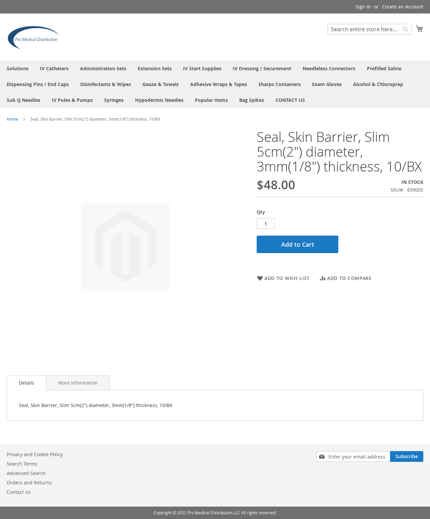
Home (12, 119)
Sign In (363, 6)
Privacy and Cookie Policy (35, 454)
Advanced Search (26, 473)
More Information (78, 383)
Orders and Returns (29, 482)
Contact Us (19, 492)
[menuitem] (18, 68)
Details (26, 383)
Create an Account (402, 6)
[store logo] (35, 36)
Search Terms (22, 464)
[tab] (26, 382)
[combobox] (370, 29)
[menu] (215, 84)
